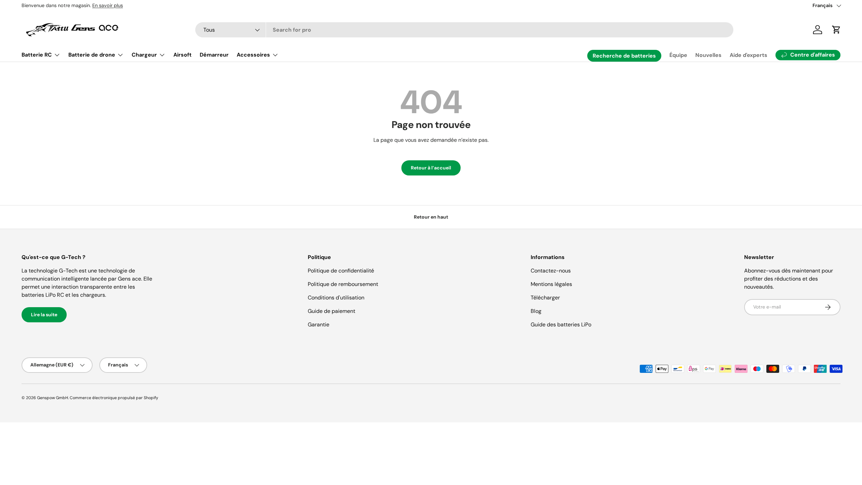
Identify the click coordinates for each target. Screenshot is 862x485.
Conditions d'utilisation (336, 297)
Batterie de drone (91, 54)
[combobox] (464, 29)
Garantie (318, 324)
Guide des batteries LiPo (561, 324)
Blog (536, 311)
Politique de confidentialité (341, 270)
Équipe (678, 55)
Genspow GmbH (52, 397)
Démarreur (214, 54)
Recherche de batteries (624, 55)
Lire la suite (44, 315)
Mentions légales (551, 284)
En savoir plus (107, 5)
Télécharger (545, 297)
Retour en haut (431, 217)
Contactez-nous (551, 270)
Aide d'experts (748, 55)
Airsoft (182, 54)
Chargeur (144, 54)
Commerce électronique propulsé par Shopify (114, 397)
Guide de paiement (331, 311)
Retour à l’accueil (431, 168)
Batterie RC (37, 54)
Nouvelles (708, 55)
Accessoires (253, 54)
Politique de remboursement (343, 284)
